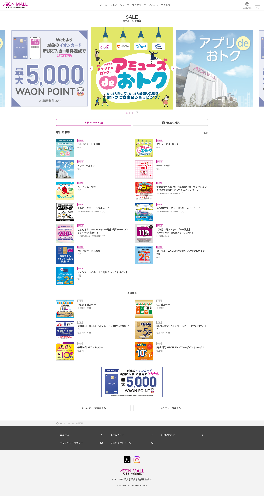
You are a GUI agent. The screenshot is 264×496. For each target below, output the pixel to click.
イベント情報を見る (95, 408)
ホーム (63, 423)
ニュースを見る (173, 408)
